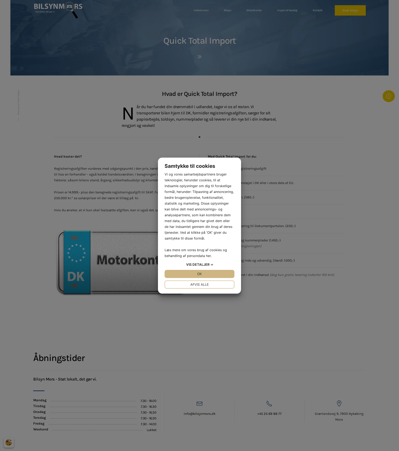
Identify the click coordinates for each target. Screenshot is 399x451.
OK (199, 274)
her (208, 256)
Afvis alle (199, 284)
